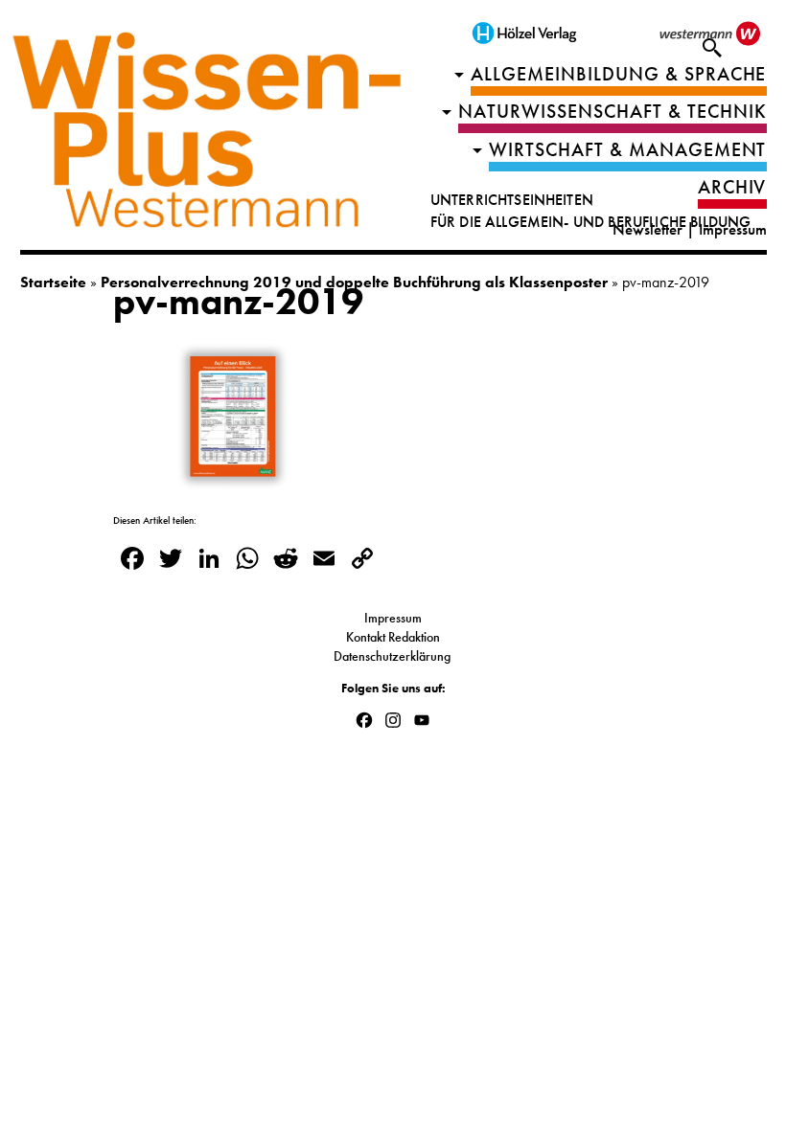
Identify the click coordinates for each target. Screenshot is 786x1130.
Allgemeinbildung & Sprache (619, 74)
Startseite (53, 282)
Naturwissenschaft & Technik (612, 112)
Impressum (733, 229)
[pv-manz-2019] (233, 484)
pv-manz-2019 (238, 302)
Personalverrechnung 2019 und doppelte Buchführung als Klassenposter (354, 282)
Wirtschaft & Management (628, 150)
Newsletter (647, 229)
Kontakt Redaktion (393, 636)
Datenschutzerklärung (393, 656)
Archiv (732, 187)
